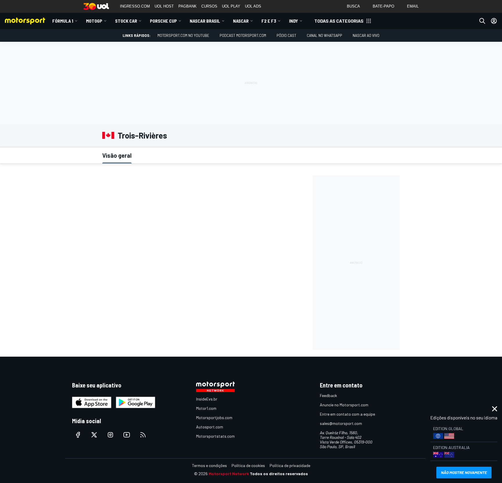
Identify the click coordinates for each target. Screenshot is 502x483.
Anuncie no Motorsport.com (344, 404)
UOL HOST (164, 6)
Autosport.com (209, 426)
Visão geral (117, 155)
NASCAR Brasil (205, 21)
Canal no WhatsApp (324, 35)
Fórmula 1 (62, 21)
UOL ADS (253, 6)
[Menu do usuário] (494, 21)
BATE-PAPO (383, 6)
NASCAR (241, 21)
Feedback (328, 395)
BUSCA (353, 6)
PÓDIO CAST (286, 35)
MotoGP (94, 21)
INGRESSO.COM (135, 6)
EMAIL (413, 6)
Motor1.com (206, 408)
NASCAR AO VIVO (366, 35)
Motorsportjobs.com (214, 417)
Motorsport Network (229, 473)
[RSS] (143, 435)
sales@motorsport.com (341, 423)
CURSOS (209, 6)
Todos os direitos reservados (279, 473)
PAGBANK (187, 6)
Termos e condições (209, 465)
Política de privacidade (290, 465)
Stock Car (126, 21)
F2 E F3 (268, 21)
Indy (293, 21)
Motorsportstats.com (215, 436)
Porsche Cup (163, 21)
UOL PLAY (231, 6)
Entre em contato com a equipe (347, 414)
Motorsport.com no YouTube (183, 35)
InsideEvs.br (206, 398)
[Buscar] (482, 21)
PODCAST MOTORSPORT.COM (243, 35)
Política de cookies (248, 465)
